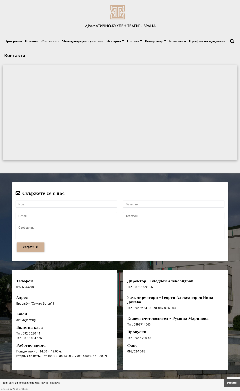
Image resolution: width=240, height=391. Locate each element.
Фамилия (132, 204)
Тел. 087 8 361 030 (164, 308)
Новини (31, 41)
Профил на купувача (207, 41)
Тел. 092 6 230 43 (139, 338)
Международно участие (82, 41)
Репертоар (154, 41)
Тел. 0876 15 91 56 (140, 287)
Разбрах (231, 382)
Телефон (132, 216)
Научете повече (50, 382)
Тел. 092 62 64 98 (139, 308)
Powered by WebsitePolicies (14, 389)
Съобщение (26, 227)
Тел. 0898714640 (139, 324)
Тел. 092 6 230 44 (28, 333)
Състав (133, 41)
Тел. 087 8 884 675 (29, 338)
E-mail (22, 216)
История (113, 41)
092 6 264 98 (25, 287)
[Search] (232, 42)
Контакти (177, 41)
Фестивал (50, 41)
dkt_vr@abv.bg (26, 320)
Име (21, 204)
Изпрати (28, 247)
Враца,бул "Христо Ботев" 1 (35, 303)
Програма (13, 41)
